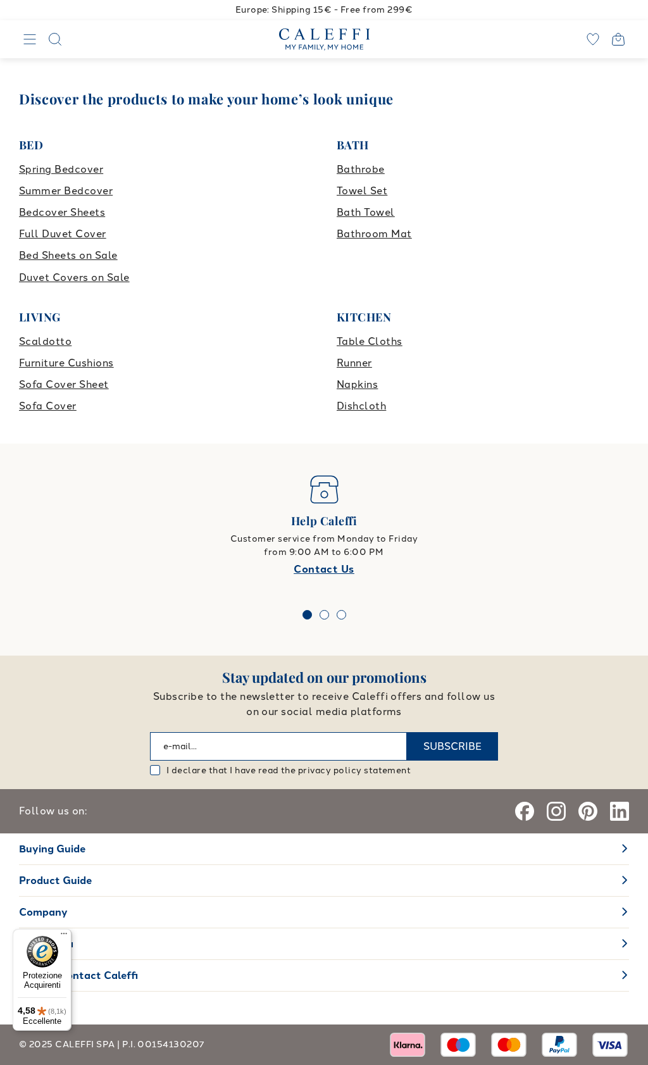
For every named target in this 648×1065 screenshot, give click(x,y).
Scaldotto (45, 341)
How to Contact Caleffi (78, 975)
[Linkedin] (619, 811)
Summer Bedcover (66, 191)
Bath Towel (366, 212)
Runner (354, 363)
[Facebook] (524, 811)
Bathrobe (361, 169)
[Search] (55, 39)
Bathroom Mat (374, 234)
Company (43, 912)
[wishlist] (593, 39)
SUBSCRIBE (452, 746)
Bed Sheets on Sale (68, 255)
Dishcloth (361, 406)
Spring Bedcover (61, 169)
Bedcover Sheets (62, 212)
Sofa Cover (48, 406)
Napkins (357, 384)
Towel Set (362, 191)
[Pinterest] (587, 811)
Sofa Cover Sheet (64, 384)
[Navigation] (29, 39)
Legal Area (46, 944)
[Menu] (64, 936)
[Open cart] (618, 39)
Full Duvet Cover (62, 234)
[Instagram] (556, 811)
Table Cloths (369, 341)
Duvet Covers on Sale (74, 277)
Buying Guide (52, 849)
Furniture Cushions (66, 363)
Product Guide (55, 881)
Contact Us (324, 569)
